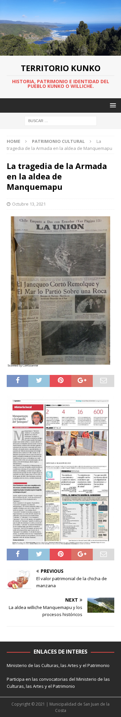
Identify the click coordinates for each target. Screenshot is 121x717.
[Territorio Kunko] (60, 51)
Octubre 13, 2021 (29, 204)
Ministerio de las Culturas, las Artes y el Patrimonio (58, 665)
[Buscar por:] (61, 120)
